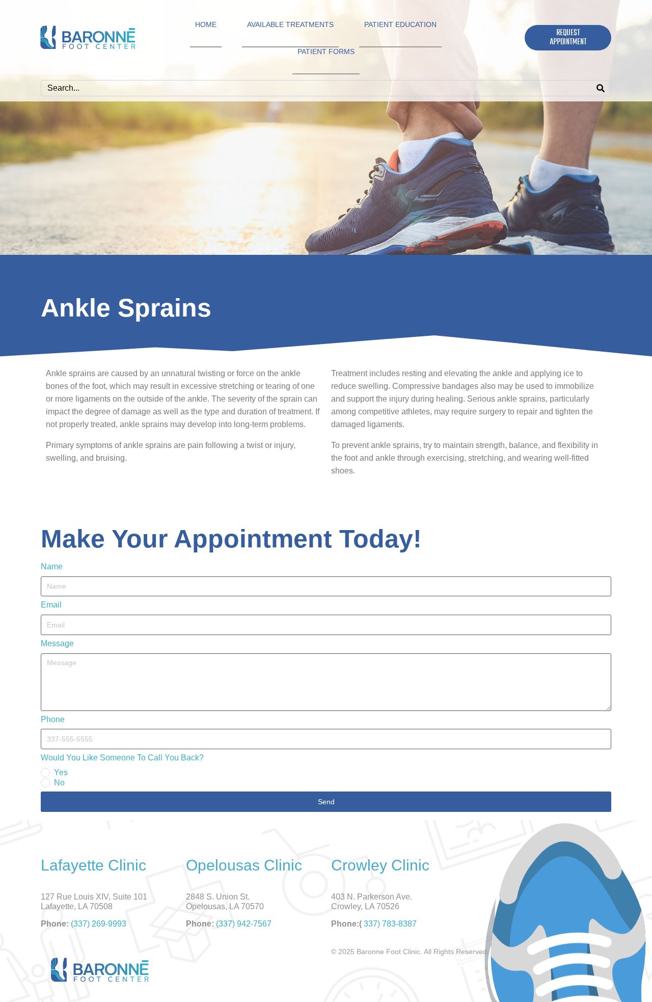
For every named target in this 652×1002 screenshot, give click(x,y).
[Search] (600, 88)
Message (57, 643)
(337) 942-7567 (243, 923)
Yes (61, 772)
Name (52, 566)
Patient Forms (326, 51)
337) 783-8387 (390, 923)
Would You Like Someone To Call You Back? (122, 757)
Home (205, 24)
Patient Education (400, 24)
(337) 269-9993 (98, 923)
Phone (53, 719)
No (59, 782)
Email (51, 604)
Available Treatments (290, 24)
